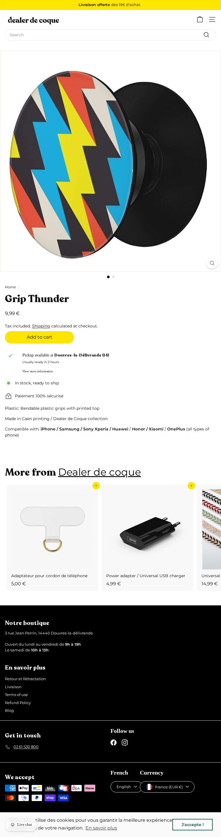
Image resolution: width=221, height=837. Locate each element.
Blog (9, 710)
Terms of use (16, 694)
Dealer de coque (99, 472)
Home (10, 287)
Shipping (41, 326)
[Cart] (200, 19)
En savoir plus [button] (101, 828)
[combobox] (110, 35)
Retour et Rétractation (25, 678)
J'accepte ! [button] (193, 824)
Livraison (13, 687)
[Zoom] (212, 263)
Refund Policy (18, 702)
